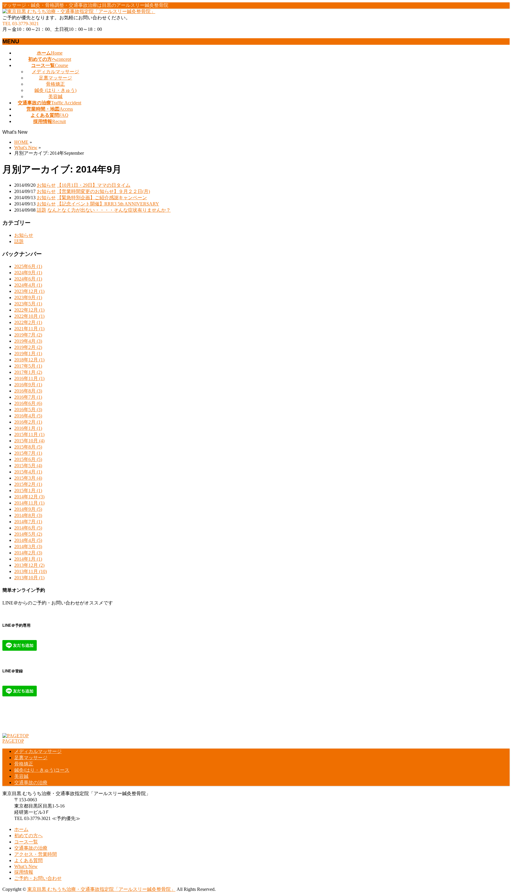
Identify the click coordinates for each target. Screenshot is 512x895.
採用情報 (23, 872)
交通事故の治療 (30, 782)
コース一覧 (26, 841)
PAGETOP (13, 741)
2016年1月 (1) (28, 428)
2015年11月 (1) (29, 434)
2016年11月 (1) (29, 378)
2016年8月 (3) (28, 390)
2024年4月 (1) (28, 285)
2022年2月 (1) (28, 322)
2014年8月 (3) (28, 515)
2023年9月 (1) (28, 297)
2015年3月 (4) (28, 478)
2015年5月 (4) (28, 465)
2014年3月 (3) (28, 546)
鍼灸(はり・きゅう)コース (41, 770)
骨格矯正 (55, 84)
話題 (41, 210)
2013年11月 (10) (30, 571)
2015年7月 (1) (28, 453)
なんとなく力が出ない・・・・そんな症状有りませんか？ (109, 210)
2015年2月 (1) (28, 484)
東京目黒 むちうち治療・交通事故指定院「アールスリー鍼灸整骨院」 (101, 889)
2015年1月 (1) (28, 490)
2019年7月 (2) (28, 334)
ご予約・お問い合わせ (38, 878)
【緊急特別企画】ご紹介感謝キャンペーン (102, 197)
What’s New (26, 866)
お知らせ (46, 185)
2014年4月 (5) (28, 540)
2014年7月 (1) (28, 521)
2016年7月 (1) (28, 397)
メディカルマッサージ (55, 71)
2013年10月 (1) (29, 577)
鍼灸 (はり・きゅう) (55, 90)
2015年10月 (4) (29, 440)
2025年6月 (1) (28, 266)
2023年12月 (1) (29, 291)
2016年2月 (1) (28, 422)
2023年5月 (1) (28, 303)
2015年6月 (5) (28, 459)
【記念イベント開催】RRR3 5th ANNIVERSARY (108, 203)
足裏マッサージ (55, 77)
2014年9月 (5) (28, 509)
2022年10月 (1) (29, 316)
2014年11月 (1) (29, 502)
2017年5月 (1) (28, 365)
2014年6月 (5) (28, 527)
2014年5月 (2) (28, 534)
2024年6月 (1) (28, 278)
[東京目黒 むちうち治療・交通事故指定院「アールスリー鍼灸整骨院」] (78, 11)
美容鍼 (55, 96)
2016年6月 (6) (28, 403)
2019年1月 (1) (28, 353)
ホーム (21, 829)
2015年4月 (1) (28, 471)
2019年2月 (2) (28, 347)
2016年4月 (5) (28, 415)
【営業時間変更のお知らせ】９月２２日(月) (103, 191)
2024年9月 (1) (28, 272)
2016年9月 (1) (28, 384)
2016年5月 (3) (28, 409)
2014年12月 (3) (29, 496)
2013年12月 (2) (29, 565)
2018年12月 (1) (29, 359)
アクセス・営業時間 (35, 854)
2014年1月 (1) (28, 558)
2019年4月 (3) (28, 341)
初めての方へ (28, 835)
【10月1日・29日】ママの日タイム (93, 185)
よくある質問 (28, 860)
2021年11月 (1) (29, 328)
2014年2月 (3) (28, 552)
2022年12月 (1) (29, 309)
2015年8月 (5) (28, 446)
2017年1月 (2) (28, 372)
